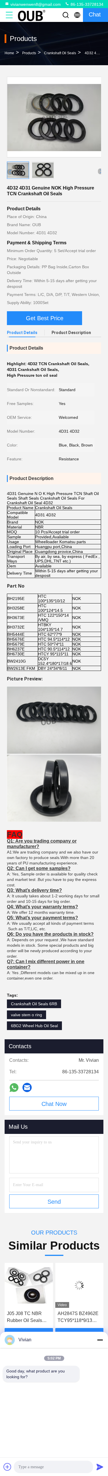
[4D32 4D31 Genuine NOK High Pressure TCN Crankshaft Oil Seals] (54, 117)
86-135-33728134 (86, 4)
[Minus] (99, 1339)
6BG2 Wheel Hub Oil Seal (34, 1025)
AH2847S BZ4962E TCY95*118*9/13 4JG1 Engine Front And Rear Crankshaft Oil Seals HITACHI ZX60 (38, 1317)
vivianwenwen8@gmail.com (35, 4)
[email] (27, 1087)
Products (29, 53)
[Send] (100, 1466)
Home (9, 53)
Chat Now (54, 1104)
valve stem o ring (26, 1014)
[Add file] (7, 1466)
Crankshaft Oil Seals (60, 53)
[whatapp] (14, 1088)
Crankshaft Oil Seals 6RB (34, 1003)
